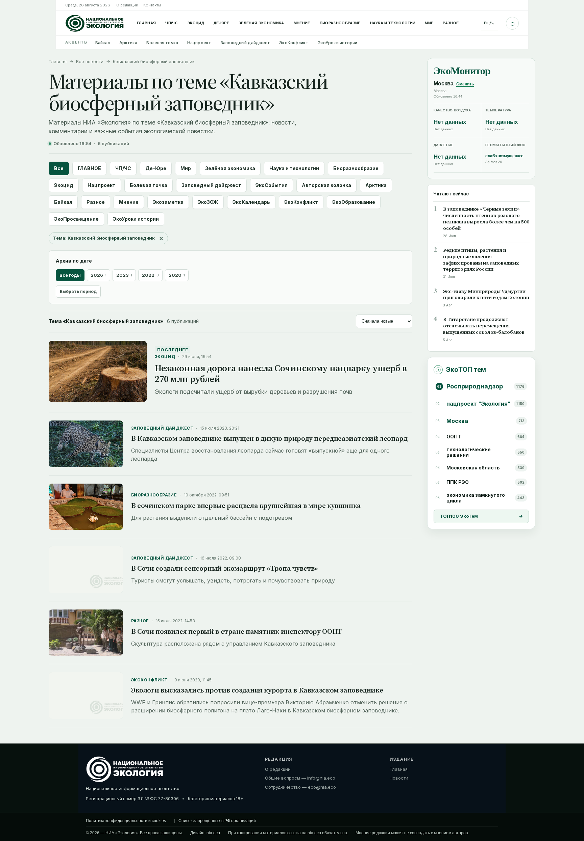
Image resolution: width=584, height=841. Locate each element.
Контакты (152, 5)
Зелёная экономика (230, 168)
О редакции (127, 5)
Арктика (128, 42)
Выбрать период (78, 291)
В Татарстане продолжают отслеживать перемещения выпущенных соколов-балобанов (484, 326)
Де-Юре (221, 23)
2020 (177, 275)
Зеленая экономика (261, 23)
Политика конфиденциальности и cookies (126, 820)
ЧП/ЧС (171, 23)
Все (59, 168)
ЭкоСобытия (272, 185)
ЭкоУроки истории (338, 42)
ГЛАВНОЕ (89, 168)
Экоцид (195, 23)
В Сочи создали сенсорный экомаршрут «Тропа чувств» (224, 568)
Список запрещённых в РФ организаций (217, 820)
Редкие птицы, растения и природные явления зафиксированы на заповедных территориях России (481, 260)
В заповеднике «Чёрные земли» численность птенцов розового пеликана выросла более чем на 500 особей (486, 219)
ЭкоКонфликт (293, 42)
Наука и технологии (393, 23)
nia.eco (213, 833)
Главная (146, 23)
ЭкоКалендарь (251, 202)
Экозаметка (168, 202)
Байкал (102, 42)
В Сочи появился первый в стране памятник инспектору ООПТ (236, 631)
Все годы (70, 275)
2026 (98, 275)
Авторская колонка (326, 185)
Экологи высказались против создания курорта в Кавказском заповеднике (257, 690)
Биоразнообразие (340, 23)
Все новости (89, 61)
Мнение (302, 23)
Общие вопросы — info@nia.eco (300, 778)
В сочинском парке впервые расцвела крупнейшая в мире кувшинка (246, 505)
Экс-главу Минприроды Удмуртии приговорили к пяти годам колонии (486, 294)
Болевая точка (162, 42)
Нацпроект (199, 42)
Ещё (489, 23)
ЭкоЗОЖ (208, 202)
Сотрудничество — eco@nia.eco (300, 787)
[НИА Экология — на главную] (94, 23)
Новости (399, 778)
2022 (150, 275)
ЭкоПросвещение (76, 219)
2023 (124, 275)
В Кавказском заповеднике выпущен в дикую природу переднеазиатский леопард (269, 438)
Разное (451, 23)
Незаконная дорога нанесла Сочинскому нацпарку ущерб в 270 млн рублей (281, 373)
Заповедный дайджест (245, 42)
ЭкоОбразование (353, 202)
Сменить (465, 84)
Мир (429, 23)
